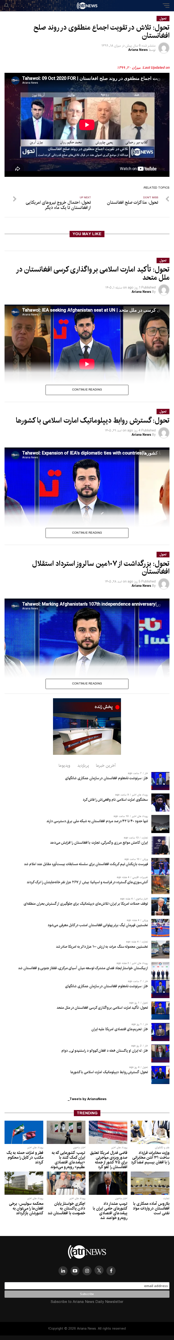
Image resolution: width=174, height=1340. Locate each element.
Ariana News (138, 50)
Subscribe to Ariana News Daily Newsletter (87, 1302)
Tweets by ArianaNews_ (87, 1099)
